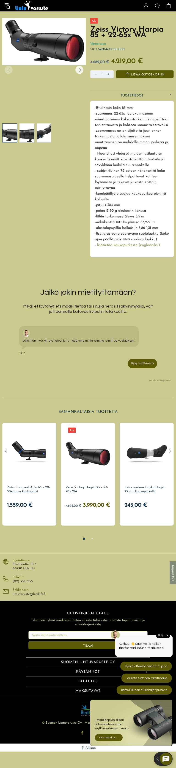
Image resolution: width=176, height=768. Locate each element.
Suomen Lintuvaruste (32, 5)
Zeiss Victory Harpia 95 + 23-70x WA (87, 489)
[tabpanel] (29, 474)
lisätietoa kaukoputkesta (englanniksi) (128, 245)
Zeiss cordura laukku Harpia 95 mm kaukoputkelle (144, 489)
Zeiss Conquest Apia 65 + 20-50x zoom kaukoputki (28, 489)
